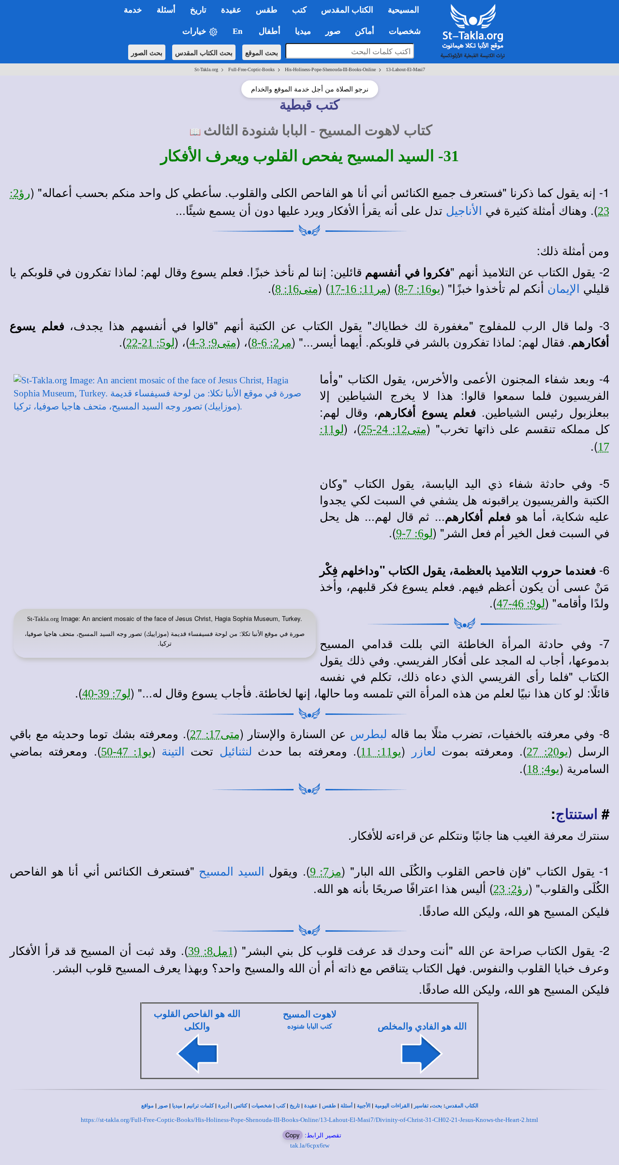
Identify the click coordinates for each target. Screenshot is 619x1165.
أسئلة (346, 1105)
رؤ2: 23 (511, 889)
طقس (329, 1105)
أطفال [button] (269, 31)
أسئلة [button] (166, 10)
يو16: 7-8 (419, 289)
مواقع (147, 1105)
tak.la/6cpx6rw (309, 1145)
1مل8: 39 (211, 951)
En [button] (238, 31)
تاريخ (295, 1105)
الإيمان (563, 289)
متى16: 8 (296, 289)
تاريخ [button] (198, 10)
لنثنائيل (236, 751)
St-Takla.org (206, 69)
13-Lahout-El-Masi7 (405, 69)
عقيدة (311, 1105)
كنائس (240, 1105)
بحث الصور (146, 52)
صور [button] (332, 31)
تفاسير (421, 1105)
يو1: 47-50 (126, 751)
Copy (292, 1134)
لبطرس (368, 734)
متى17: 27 (215, 734)
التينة (173, 751)
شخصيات (261, 1105)
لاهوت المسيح (310, 1014)
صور (163, 1105)
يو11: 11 (380, 751)
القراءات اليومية (392, 1105)
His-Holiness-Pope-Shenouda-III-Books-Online (330, 69)
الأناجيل (464, 211)
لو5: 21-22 (150, 342)
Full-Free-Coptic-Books (251, 69)
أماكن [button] (364, 31)
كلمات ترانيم (200, 1105)
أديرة (223, 1105)
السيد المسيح (232, 871)
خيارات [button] (195, 31)
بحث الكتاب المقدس (204, 52)
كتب (280, 1105)
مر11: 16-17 (358, 289)
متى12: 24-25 (394, 429)
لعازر (424, 751)
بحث (437, 1105)
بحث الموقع (261, 52)
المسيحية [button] (403, 10)
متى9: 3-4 (213, 342)
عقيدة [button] (231, 10)
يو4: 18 (543, 769)
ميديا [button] (303, 31)
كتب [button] (299, 10)
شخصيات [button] (408, 31)
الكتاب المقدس (461, 1105)
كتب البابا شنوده (309, 1026)
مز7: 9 (326, 871)
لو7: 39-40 (106, 693)
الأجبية (363, 1105)
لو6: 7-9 (414, 533)
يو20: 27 (547, 751)
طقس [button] (267, 10)
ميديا (177, 1105)
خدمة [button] (133, 10)
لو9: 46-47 (521, 603)
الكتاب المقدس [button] (347, 10)
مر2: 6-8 (271, 342)
